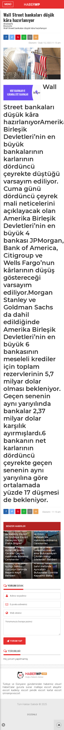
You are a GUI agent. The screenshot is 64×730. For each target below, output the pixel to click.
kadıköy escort (19, 690)
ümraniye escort (11, 693)
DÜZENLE (32, 714)
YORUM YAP (16, 641)
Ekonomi (7, 26)
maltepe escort (42, 687)
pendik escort (37, 690)
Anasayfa (8, 23)
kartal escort (54, 690)
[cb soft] (22, 99)
